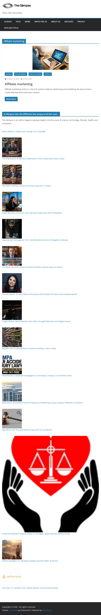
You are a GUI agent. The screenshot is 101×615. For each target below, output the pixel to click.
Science (8, 21)
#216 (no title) (11, 28)
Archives (68, 21)
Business (9, 74)
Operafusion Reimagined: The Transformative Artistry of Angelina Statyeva (35, 240)
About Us (55, 21)
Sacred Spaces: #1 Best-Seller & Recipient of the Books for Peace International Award (39, 294)
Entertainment (20, 74)
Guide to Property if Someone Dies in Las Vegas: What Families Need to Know (36, 533)
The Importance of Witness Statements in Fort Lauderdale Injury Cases (33, 158)
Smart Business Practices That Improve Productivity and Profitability (32, 213)
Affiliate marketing (18, 84)
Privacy (81, 21)
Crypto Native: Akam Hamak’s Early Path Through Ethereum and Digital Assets (36, 321)
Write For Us (40, 21)
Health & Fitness (35, 74)
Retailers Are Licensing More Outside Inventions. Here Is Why (29, 348)
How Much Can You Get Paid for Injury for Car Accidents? (27, 430)
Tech (18, 21)
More (27, 21)
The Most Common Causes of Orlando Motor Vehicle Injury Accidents (32, 267)
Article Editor (27, 79)
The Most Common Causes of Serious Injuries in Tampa (26, 185)
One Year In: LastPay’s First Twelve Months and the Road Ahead (30, 588)
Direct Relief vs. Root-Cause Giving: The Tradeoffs (24, 131)
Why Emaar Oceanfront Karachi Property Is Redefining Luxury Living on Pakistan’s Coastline (42, 402)
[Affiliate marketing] (50, 58)
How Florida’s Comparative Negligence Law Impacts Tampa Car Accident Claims (37, 375)
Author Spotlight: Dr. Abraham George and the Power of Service (30, 561)
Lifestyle (48, 74)
